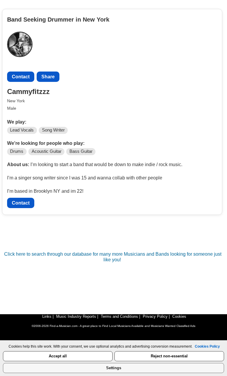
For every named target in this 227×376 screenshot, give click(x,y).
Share (48, 76)
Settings (113, 368)
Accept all (58, 356)
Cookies (179, 316)
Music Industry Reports (76, 316)
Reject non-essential (169, 356)
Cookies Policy (207, 346)
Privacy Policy (155, 316)
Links (46, 316)
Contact (21, 76)
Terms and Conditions (119, 316)
